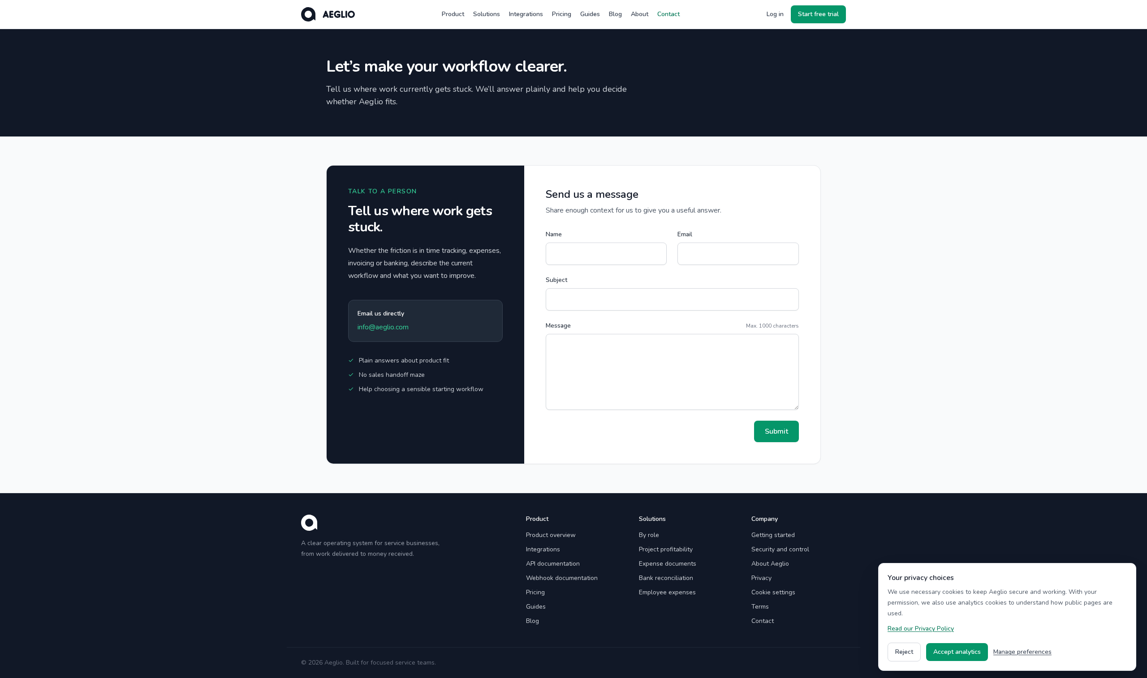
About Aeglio (770, 563)
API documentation (553, 563)
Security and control (780, 549)
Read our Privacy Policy (921, 628)
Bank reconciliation (666, 578)
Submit (776, 431)
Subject (556, 280)
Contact (668, 14)
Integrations (526, 14)
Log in (775, 14)
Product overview (551, 535)
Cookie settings (773, 592)
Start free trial (818, 14)
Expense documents (667, 563)
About (639, 14)
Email (684, 234)
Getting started (773, 535)
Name (554, 234)
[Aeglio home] (328, 14)
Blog (615, 14)
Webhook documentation (562, 578)
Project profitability (666, 549)
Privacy (761, 578)
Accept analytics (957, 652)
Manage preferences (1022, 652)
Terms (760, 606)
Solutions (486, 14)
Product (453, 14)
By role (649, 535)
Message (558, 325)
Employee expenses (667, 592)
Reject (904, 652)
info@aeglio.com (383, 327)
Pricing (561, 14)
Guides (590, 14)
